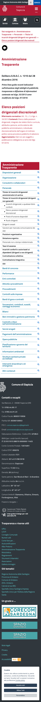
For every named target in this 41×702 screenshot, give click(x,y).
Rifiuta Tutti (20, 690)
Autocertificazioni (9, 543)
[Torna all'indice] (5, 47)
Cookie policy (20, 680)
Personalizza (20, 695)
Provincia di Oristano (10, 577)
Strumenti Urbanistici (10, 558)
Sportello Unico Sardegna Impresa (15, 588)
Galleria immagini (8, 564)
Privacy (5, 650)
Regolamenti (7, 555)
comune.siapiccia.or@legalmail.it (18, 425)
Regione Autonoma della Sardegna (16, 2)
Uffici (4, 528)
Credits (4, 654)
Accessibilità (6, 659)
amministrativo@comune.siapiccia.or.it (20, 429)
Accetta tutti (20, 685)
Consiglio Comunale (9, 534)
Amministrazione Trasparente (13, 549)
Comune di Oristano (10, 580)
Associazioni (7, 561)
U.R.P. (4, 531)
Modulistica (6, 552)
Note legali (6, 645)
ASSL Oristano (7, 583)
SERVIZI (37, 2)
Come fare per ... (8, 540)
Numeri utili (6, 537)
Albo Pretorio (7, 546)
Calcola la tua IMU (9, 585)
